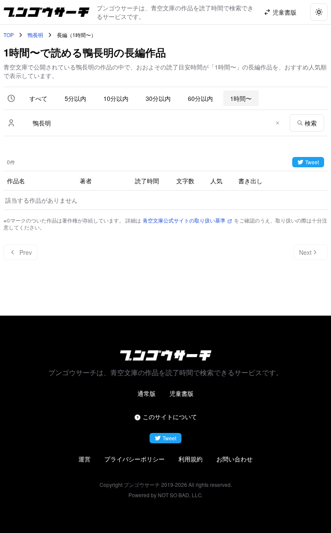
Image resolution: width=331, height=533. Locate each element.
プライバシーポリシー (134, 459)
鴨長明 (35, 34)
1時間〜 (241, 98)
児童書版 (181, 393)
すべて (38, 98)
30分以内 (158, 98)
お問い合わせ (234, 459)
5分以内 (75, 98)
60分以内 (200, 98)
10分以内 (115, 98)
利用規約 (190, 459)
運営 (84, 459)
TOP (8, 34)
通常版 (146, 393)
